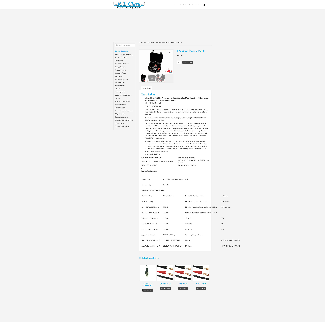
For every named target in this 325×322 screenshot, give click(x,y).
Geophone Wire (120, 73)
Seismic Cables (120, 82)
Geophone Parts (120, 70)
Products (183, 5)
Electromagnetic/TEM (122, 101)
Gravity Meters (120, 108)
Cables (117, 98)
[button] (170, 52)
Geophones (119, 76)
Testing (117, 89)
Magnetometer (120, 114)
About (191, 5)
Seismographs (119, 85)
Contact (198, 5)
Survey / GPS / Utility (122, 126)
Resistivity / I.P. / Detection (124, 120)
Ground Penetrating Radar (124, 111)
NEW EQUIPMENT (124, 54)
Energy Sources (120, 67)
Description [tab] (147, 88)
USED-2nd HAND (123, 95)
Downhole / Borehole (122, 64)
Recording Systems (121, 79)
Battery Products (121, 57)
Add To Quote (188, 62)
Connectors (119, 60)
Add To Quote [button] (148, 290)
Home (176, 5)
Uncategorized (120, 92)
